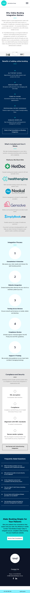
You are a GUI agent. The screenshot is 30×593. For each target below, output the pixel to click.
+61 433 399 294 (7, 591)
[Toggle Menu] (27, 3)
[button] (15, 466)
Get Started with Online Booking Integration (15, 447)
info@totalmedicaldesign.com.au (15, 575)
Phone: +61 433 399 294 (15, 574)
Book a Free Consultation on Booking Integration (15, 131)
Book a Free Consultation (15, 538)
